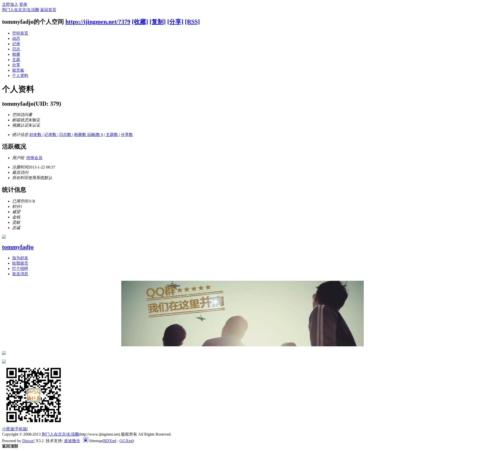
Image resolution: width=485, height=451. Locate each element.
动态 (16, 38)
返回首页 (48, 10)
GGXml (126, 441)
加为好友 (20, 258)
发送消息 (20, 274)
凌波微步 (72, 441)
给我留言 (20, 263)
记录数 (50, 134)
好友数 (35, 134)
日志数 (65, 134)
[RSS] (192, 21)
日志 (16, 49)
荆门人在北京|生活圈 (20, 10)
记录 (16, 44)
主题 (16, 60)
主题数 (112, 134)
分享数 (127, 134)
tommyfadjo (18, 247)
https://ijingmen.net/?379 (97, 21)
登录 (23, 4)
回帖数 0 (95, 134)
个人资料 (20, 75)
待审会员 (34, 158)
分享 (16, 65)
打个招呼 (20, 268)
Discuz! (28, 441)
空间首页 (20, 33)
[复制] (158, 21)
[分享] (175, 21)
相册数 (80, 134)
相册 (16, 54)
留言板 (18, 70)
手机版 (21, 429)
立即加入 (10, 4)
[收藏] (140, 21)
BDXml (109, 441)
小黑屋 (8, 429)
